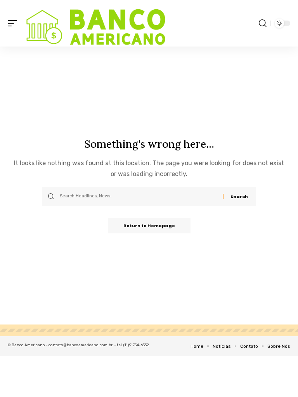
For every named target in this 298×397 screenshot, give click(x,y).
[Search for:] (138, 196)
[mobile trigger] (14, 23)
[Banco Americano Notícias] (93, 23)
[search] (263, 23)
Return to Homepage (149, 226)
